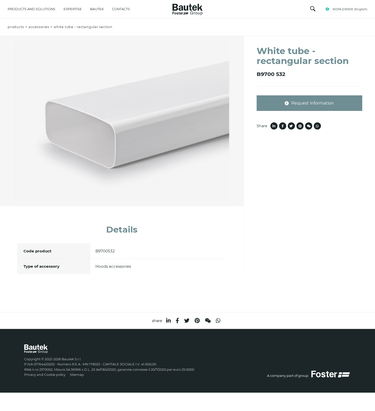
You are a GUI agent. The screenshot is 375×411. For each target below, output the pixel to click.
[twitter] (187, 320)
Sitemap (77, 375)
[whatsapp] (218, 320)
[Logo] (187, 8)
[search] (312, 10)
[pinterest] (197, 320)
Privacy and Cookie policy (45, 375)
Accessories (39, 27)
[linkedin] (168, 320)
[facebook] (177, 320)
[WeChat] (208, 320)
